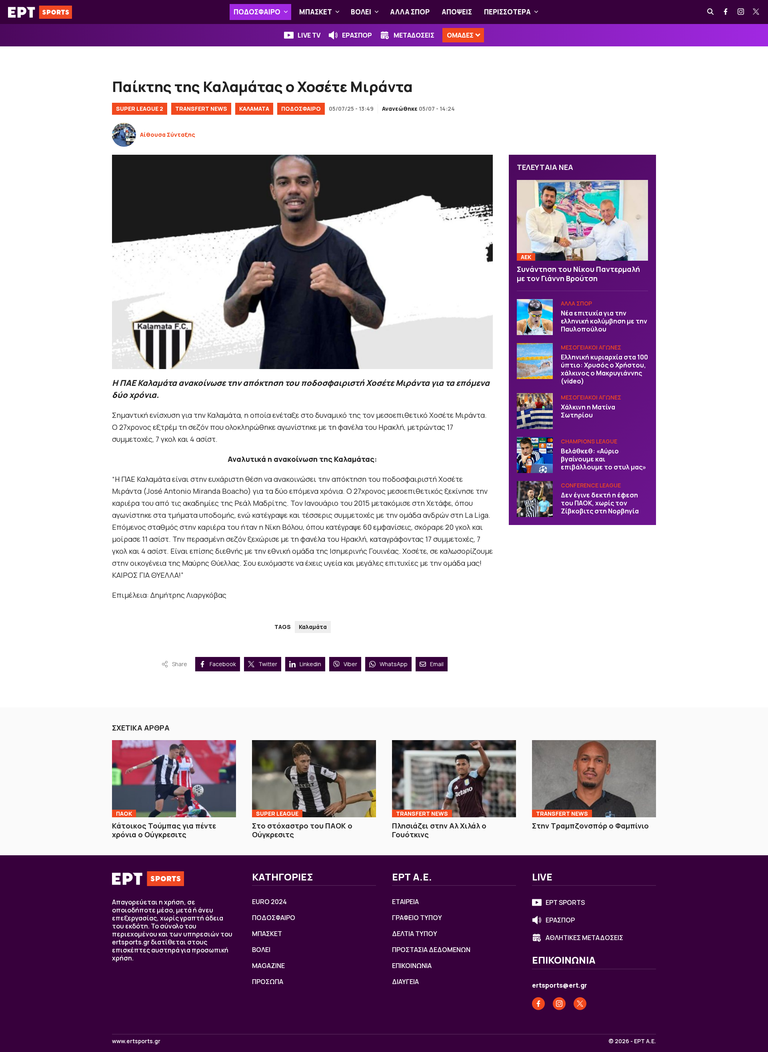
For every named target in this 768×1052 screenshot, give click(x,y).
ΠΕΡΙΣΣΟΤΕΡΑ (507, 11)
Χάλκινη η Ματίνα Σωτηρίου (588, 411)
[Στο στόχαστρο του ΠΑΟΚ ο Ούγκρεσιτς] (314, 778)
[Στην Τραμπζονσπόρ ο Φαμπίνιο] (594, 778)
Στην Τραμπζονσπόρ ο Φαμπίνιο (590, 825)
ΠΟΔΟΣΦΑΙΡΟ (257, 11)
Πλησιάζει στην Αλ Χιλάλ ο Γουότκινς (439, 830)
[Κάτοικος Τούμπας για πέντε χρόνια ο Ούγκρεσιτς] (174, 778)
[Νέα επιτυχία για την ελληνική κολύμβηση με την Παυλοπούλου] (535, 317)
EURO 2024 (269, 901)
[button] (285, 12)
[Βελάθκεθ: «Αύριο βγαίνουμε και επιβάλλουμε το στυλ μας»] (535, 455)
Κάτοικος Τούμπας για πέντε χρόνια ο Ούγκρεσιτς (164, 830)
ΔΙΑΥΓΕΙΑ (405, 981)
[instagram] (741, 12)
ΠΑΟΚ (124, 813)
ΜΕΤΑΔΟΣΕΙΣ (414, 35)
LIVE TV (309, 35)
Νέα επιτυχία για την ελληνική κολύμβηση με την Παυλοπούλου (604, 321)
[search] (710, 12)
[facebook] (726, 12)
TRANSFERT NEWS (201, 108)
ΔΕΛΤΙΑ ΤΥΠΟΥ (414, 933)
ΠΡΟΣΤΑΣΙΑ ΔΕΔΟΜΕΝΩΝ (431, 949)
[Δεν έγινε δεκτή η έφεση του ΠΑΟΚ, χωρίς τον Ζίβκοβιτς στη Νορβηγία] (535, 499)
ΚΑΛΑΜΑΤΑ (254, 108)
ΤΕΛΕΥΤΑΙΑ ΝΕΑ (545, 167)
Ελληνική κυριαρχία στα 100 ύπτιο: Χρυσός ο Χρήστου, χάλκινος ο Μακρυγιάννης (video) (604, 369)
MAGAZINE (268, 965)
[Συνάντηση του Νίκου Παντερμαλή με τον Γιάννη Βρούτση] (582, 220)
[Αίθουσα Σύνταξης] (124, 135)
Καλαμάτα (313, 627)
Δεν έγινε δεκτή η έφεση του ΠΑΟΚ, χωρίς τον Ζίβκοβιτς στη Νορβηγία (600, 503)
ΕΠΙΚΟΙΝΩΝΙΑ (412, 965)
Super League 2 (139, 108)
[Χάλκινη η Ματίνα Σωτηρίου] (535, 411)
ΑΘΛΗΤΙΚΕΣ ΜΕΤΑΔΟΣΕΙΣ (584, 937)
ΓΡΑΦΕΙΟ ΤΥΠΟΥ (417, 917)
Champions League (589, 441)
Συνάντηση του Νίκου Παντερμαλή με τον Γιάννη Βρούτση (578, 273)
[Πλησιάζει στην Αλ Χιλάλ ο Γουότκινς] (454, 778)
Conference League (591, 485)
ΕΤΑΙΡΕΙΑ (405, 901)
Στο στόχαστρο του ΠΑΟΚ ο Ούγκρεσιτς (302, 830)
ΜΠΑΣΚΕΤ (315, 11)
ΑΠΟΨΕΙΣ (457, 11)
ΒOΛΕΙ (361, 11)
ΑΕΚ (526, 257)
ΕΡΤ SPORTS (565, 902)
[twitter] (756, 12)
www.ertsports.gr (136, 1041)
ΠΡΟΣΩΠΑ (267, 981)
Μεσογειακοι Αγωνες (591, 347)
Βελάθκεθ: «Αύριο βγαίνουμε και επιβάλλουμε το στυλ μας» (603, 459)
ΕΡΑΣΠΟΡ (357, 35)
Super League (277, 813)
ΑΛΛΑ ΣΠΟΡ (410, 11)
